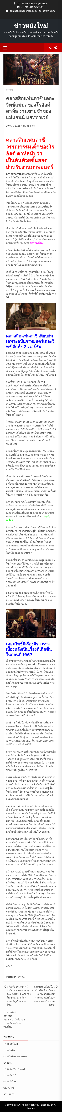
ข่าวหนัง (9, 90)
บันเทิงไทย (8, 1087)
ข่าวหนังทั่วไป (10, 1075)
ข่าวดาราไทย (10, 1044)
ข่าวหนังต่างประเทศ (14, 1069)
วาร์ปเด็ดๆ (8, 1094)
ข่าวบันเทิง (9, 1050)
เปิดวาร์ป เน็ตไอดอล (14, 1019)
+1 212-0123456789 (32, 7)
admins (31, 125)
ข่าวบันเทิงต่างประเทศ (15, 1056)
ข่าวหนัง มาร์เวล (12, 1023)
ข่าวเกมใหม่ (9, 1012)
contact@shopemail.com (23, 10)
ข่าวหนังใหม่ (31, 25)
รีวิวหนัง (7, 1016)
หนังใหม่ (7, 1026)
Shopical (45, 1104)
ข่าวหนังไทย (10, 1081)
